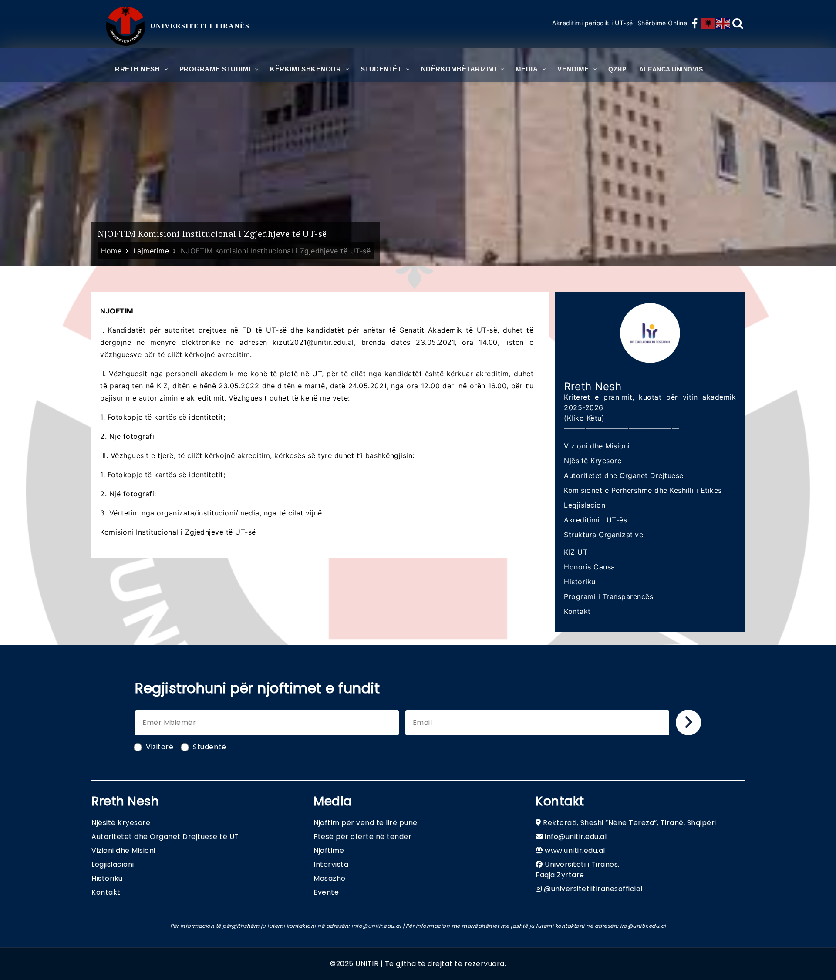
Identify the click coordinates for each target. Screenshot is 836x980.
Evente (326, 892)
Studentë (209, 747)
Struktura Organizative (603, 534)
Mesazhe (330, 878)
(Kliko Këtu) (584, 418)
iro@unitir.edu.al (643, 925)
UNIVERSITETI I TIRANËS (199, 26)
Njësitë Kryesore (592, 460)
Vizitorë (159, 747)
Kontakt (577, 611)
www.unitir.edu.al (575, 850)
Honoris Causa (589, 566)
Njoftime (329, 850)
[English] (723, 23)
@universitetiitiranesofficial (593, 889)
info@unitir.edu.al (576, 837)
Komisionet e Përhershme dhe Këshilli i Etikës (643, 490)
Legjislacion (584, 505)
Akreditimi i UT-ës (595, 519)
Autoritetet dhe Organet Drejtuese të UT (165, 837)
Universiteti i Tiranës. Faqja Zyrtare (578, 869)
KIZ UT (575, 552)
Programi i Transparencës (608, 596)
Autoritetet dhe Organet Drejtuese (624, 475)
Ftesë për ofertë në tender (362, 837)
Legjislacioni (112, 864)
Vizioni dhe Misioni (597, 445)
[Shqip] (708, 23)
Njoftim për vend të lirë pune (366, 823)
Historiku (580, 581)
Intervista (331, 864)
